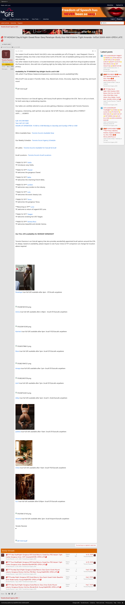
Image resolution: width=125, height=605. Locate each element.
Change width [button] (76, 603)
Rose (17, 351)
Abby (17, 398)
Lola (28, 192)
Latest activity (5, 23)
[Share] (93, 51)
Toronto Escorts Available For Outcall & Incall (40, 148)
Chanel (29, 170)
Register (20, 23)
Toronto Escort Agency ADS (29, 559)
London (30, 185)
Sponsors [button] (4, 1)
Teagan (30, 214)
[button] (40, 19)
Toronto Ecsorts (85, 603)
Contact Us (119, 5)
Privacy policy (109, 603)
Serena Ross (31, 222)
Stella (29, 162)
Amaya (18, 368)
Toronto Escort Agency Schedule (43, 140)
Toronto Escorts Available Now (43, 133)
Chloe (17, 468)
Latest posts (107, 51)
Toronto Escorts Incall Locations (39, 155)
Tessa (29, 199)
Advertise (110, 5)
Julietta (18, 432)
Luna (32, 207)
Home (4, 19)
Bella (29, 177)
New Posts (35, 19)
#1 (95, 51)
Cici (16, 501)
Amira (17, 312)
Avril (17, 383)
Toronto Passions (6, 47)
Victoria (18, 519)
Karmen (18, 331)
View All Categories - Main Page (19, 19)
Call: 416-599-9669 (21, 121)
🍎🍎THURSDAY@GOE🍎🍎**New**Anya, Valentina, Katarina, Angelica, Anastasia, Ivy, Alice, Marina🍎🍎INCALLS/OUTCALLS (111, 133)
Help (115, 603)
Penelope (18, 292)
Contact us (92, 603)
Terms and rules (100, 603)
